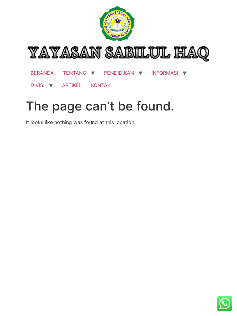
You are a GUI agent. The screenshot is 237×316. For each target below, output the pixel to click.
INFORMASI (165, 73)
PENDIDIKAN (119, 73)
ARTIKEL (72, 85)
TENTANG (74, 73)
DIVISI (37, 85)
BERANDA (42, 73)
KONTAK (100, 85)
